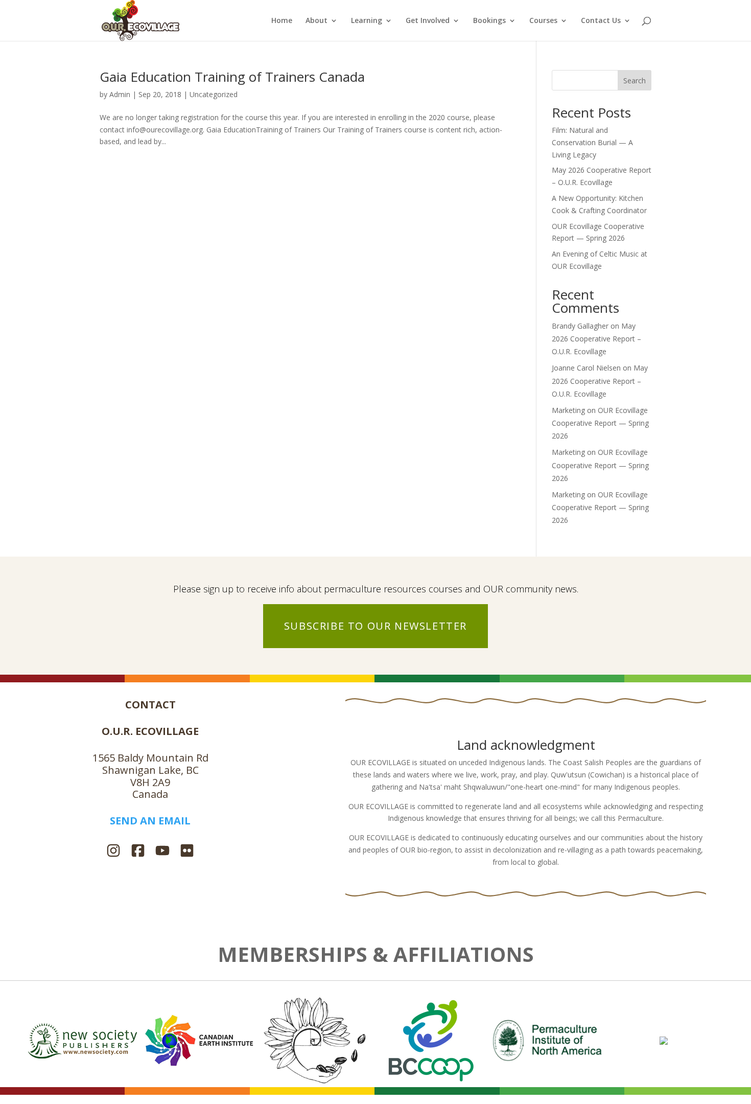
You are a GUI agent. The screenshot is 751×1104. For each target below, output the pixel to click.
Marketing (568, 410)
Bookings (489, 21)
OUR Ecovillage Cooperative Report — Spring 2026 (600, 423)
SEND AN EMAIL (150, 820)
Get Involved (428, 21)
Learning (366, 21)
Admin (119, 94)
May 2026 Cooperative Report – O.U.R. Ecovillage (596, 338)
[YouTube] (162, 851)
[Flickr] (187, 851)
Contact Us (601, 21)
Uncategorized (214, 94)
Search (634, 80)
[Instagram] (113, 851)
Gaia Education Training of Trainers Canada (232, 76)
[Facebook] (138, 851)
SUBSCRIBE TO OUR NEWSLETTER (375, 626)
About (316, 21)
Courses (543, 21)
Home (281, 21)
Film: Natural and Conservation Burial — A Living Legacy (592, 142)
